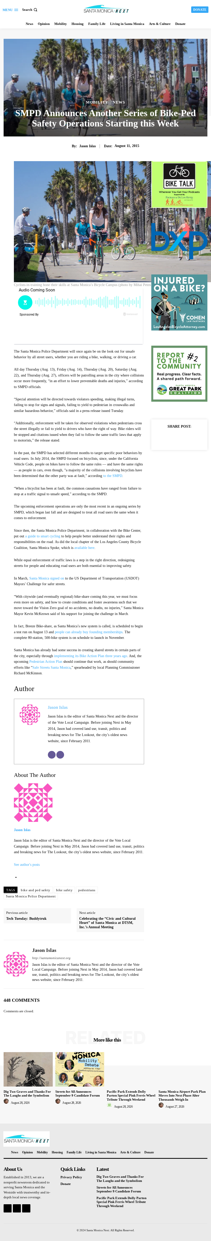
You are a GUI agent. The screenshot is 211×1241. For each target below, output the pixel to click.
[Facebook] (161, 438)
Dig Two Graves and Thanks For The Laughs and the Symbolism (27, 1094)
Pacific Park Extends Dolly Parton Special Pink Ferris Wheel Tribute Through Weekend (131, 1095)
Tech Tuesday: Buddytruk (26, 919)
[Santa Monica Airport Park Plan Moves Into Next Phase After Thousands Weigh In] (183, 1069)
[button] (30, 10)
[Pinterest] (185, 438)
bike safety (64, 890)
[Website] (60, 755)
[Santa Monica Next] (106, 9)
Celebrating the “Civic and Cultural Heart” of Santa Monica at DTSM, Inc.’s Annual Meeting (107, 923)
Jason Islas (87, 146)
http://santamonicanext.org (51, 958)
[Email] (52, 755)
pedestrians (86, 890)
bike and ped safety (35, 890)
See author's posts (27, 865)
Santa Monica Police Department (31, 896)
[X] (173, 438)
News (119, 102)
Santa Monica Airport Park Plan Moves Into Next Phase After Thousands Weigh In (182, 1095)
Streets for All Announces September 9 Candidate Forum (77, 1094)
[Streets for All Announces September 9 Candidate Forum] (79, 1069)
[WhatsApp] (197, 438)
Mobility (97, 102)
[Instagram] (17, 1208)
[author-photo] (7, 1103)
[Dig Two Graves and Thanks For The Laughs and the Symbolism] (28, 1069)
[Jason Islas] (16, 964)
